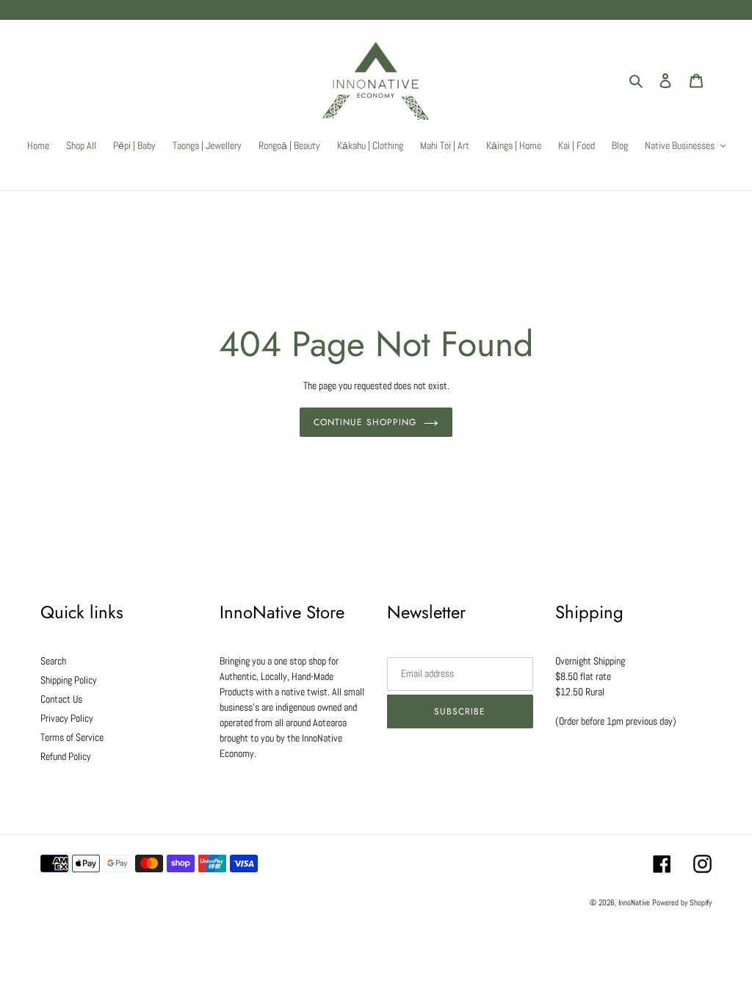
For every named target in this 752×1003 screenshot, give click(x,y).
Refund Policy (65, 756)
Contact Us (61, 699)
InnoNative (634, 902)
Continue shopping (365, 422)
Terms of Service (72, 737)
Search (53, 660)
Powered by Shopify (682, 902)
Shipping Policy (68, 680)
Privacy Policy (66, 718)
